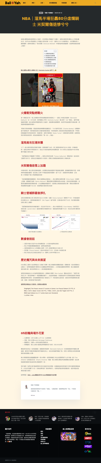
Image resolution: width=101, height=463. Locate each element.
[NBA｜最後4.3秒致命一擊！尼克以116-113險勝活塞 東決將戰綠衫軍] (77, 418)
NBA (41, 13)
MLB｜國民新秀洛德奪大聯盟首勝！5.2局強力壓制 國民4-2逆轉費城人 (65, 418)
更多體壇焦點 (53, 3)
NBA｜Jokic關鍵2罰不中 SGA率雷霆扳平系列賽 (42, 375)
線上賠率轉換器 (45, 443)
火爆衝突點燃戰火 (50, 53)
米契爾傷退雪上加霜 (50, 57)
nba (32, 295)
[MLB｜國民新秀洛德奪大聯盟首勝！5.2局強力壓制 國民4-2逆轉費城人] (54, 418)
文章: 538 (33, 395)
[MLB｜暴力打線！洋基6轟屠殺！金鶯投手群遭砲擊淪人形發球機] (30, 418)
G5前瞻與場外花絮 (50, 66)
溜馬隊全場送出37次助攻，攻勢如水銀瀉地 (34, 284)
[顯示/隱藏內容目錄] (54, 51)
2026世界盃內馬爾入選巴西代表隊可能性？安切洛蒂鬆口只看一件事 (18, 418)
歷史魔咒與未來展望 (50, 64)
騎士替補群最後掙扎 (50, 59)
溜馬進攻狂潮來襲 (50, 55)
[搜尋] (95, 2)
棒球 (33, 3)
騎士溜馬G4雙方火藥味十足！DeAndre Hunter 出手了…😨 (38, 70)
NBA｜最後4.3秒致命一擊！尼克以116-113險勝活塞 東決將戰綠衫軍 (88, 418)
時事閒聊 (64, 3)
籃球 (24, 3)
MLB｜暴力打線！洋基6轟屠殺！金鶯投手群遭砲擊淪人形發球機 (42, 418)
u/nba (27, 295)
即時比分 (43, 441)
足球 (42, 3)
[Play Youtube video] (50, 90)
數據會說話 (48, 61)
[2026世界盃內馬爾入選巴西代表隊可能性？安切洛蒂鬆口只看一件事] (7, 418)
